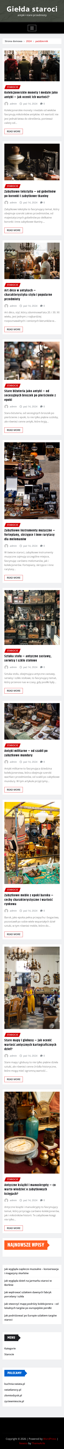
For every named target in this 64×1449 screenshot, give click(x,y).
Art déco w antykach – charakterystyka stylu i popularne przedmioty (28, 295)
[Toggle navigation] (32, 28)
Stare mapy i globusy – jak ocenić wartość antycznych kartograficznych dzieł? (30, 1045)
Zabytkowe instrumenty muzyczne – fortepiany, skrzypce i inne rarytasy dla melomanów (29, 535)
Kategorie (10, 1348)
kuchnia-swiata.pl (14, 1384)
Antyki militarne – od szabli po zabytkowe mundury (26, 753)
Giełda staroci (32, 9)
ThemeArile (38, 1443)
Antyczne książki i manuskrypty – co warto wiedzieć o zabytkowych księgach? (30, 1190)
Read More (13, 131)
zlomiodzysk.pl (13, 1395)
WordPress (49, 1439)
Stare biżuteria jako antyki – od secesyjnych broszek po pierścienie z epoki (30, 396)
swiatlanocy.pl (12, 1389)
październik (41, 41)
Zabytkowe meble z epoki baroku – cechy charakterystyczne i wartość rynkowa (28, 900)
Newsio (23, 1443)
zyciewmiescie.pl (14, 1401)
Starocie (9, 1354)
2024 (29, 41)
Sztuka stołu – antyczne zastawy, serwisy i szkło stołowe (28, 658)
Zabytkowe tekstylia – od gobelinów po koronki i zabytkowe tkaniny (30, 194)
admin (13, 103)
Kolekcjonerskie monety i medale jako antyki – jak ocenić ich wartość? (31, 95)
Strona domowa (13, 41)
